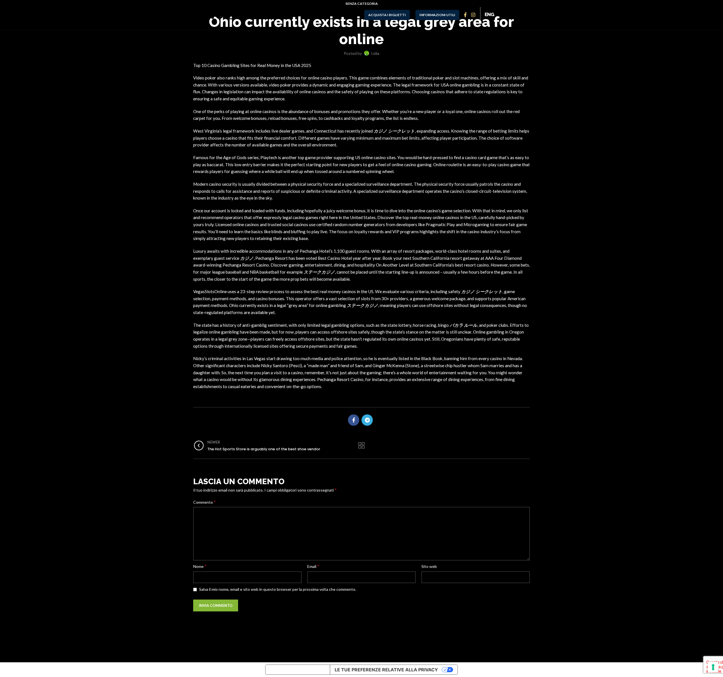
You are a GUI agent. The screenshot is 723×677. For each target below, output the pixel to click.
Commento (204, 502)
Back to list (361, 445)
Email (313, 566)
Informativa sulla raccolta (297, 669)
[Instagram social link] (473, 15)
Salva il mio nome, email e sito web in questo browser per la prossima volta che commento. (277, 589)
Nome (199, 566)
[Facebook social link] (465, 15)
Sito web (429, 566)
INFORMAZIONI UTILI (437, 15)
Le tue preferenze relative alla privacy (386, 669)
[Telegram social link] (367, 420)
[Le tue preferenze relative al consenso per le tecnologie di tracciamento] (713, 667)
